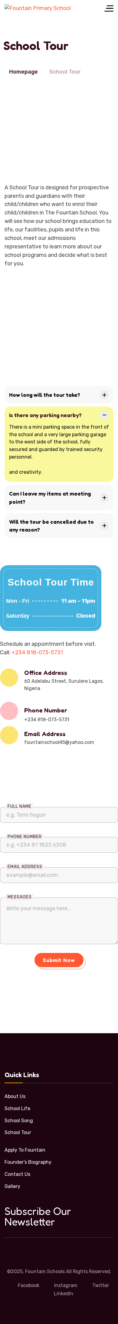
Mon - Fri (17, 601)
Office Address (45, 672)
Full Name (19, 806)
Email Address (45, 734)
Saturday (17, 616)
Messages (20, 897)
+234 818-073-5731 (37, 652)
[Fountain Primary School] (38, 8)
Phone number (25, 836)
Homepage (23, 71)
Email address (25, 866)
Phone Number (45, 710)
